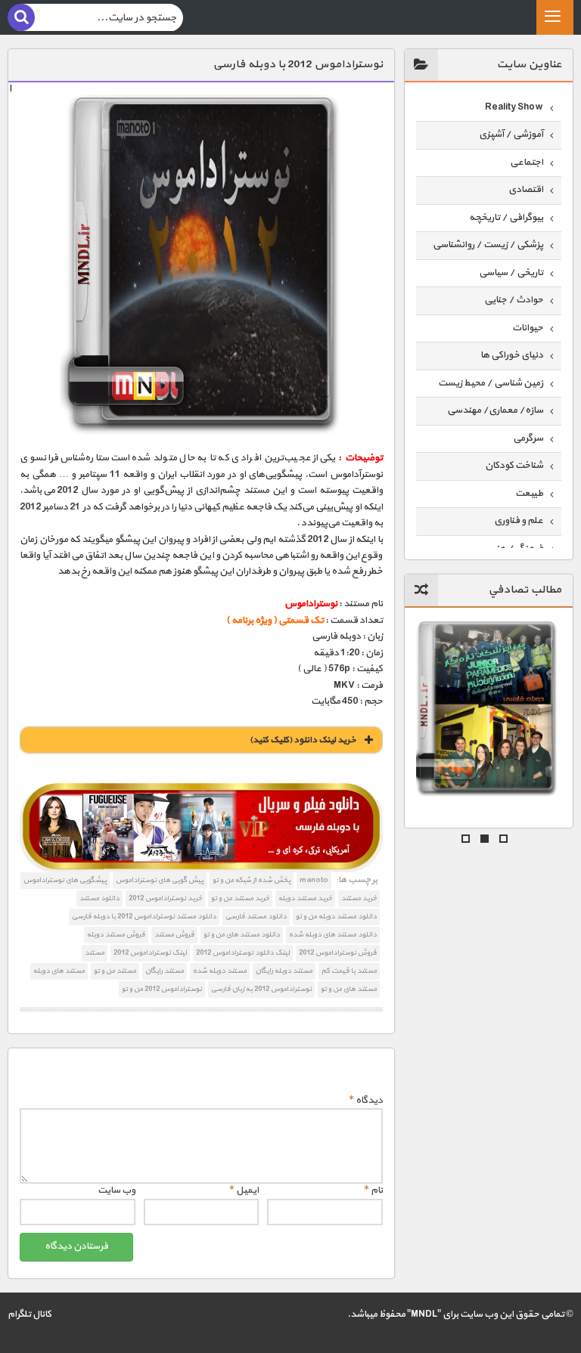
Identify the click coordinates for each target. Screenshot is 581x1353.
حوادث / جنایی (513, 300)
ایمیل (244, 1190)
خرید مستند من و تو (240, 898)
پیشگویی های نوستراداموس (65, 880)
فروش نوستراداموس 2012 (338, 952)
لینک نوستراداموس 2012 (150, 952)
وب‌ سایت (116, 1190)
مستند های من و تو (349, 989)
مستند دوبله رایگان (284, 971)
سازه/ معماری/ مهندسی (495, 410)
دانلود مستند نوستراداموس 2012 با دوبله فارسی (144, 916)
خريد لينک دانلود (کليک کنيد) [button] (303, 740)
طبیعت (529, 493)
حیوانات (527, 328)
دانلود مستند (99, 898)
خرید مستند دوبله (305, 898)
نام (373, 1190)
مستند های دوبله (59, 971)
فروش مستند (174, 934)
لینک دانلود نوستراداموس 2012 (243, 952)
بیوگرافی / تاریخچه (506, 217)
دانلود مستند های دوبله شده (333, 934)
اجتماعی (526, 162)
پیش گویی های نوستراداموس (160, 880)
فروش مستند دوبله (116, 934)
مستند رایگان (164, 971)
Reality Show (514, 107)
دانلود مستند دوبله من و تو (336, 916)
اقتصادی (525, 189)
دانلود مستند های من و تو (242, 934)
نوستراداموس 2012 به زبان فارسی (261, 989)
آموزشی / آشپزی (511, 134)
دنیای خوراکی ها (511, 355)
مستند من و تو (115, 971)
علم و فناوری (518, 520)
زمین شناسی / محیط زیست (490, 383)
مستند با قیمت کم (349, 971)
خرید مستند (359, 898)
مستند (94, 952)
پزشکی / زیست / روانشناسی (488, 244)
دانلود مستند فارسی (256, 916)
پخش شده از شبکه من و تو (251, 880)
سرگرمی (528, 438)
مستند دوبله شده (220, 971)
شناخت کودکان (514, 465)
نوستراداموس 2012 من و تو (162, 989)
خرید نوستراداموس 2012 (165, 898)
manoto (314, 880)
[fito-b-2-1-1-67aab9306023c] (201, 827)
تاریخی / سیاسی (511, 272)
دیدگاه (366, 1100)
